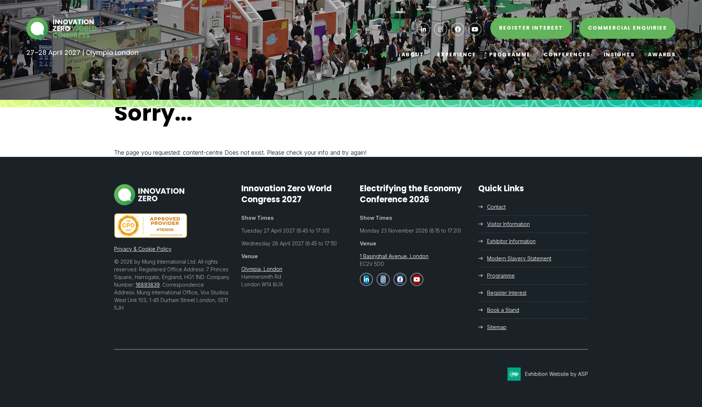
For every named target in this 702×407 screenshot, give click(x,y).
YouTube (475, 29)
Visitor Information (508, 224)
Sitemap (496, 327)
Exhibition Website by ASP (556, 374)
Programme (510, 54)
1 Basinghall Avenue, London (394, 256)
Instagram (440, 29)
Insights (619, 54)
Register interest (531, 27)
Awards (662, 54)
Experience (456, 54)
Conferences (567, 54)
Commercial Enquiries (627, 27)
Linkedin (423, 29)
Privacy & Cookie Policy (142, 249)
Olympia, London (261, 269)
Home (384, 55)
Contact (496, 207)
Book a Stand (503, 310)
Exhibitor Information (511, 241)
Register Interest (506, 293)
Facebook (457, 29)
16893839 (148, 285)
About (412, 54)
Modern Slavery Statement (519, 258)
